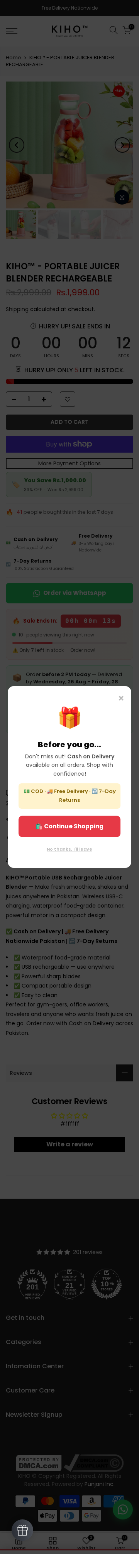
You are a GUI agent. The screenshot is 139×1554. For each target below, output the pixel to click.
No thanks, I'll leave (69, 849)
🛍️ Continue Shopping (69, 826)
